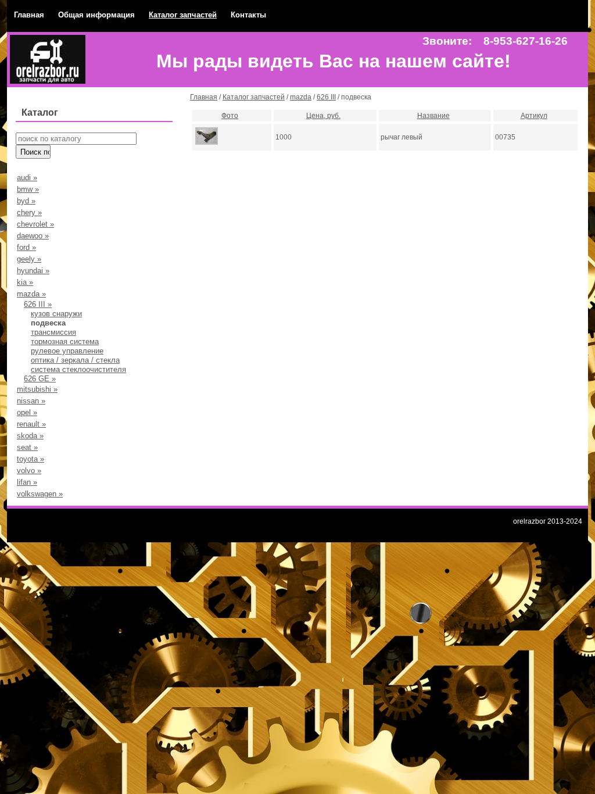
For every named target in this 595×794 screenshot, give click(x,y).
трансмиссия (53, 332)
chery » (29, 212)
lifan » (27, 482)
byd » (26, 200)
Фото (229, 116)
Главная (29, 14)
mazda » (31, 293)
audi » (27, 177)
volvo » (29, 470)
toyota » (30, 459)
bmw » (28, 189)
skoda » (30, 435)
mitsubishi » (37, 389)
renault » (31, 424)
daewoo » (33, 235)
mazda (300, 97)
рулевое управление (67, 350)
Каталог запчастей (183, 14)
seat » (27, 447)
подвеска (48, 323)
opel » (27, 412)
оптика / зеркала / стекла (75, 360)
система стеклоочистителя (78, 369)
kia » (25, 282)
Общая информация (96, 14)
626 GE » (40, 378)
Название (433, 116)
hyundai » (33, 270)
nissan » (31, 400)
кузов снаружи (56, 313)
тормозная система (65, 341)
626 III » (38, 304)
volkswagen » (40, 493)
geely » (29, 259)
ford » (26, 247)
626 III (326, 97)
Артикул (534, 116)
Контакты (248, 14)
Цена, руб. (323, 116)
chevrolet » (35, 224)
